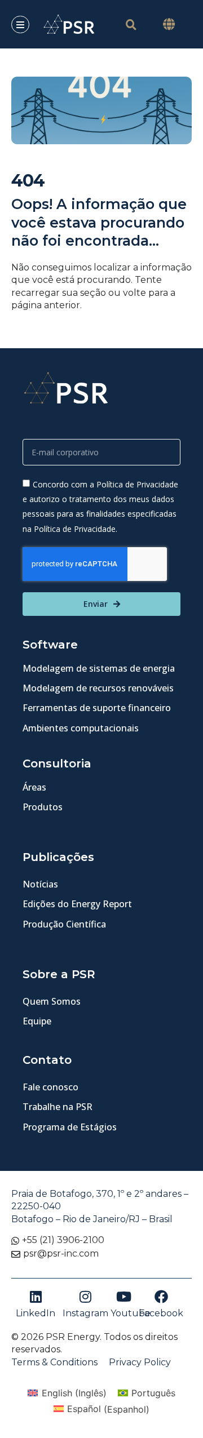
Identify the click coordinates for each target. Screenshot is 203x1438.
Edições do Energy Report (77, 904)
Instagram (85, 1313)
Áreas (34, 787)
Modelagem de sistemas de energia (99, 668)
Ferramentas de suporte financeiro (97, 708)
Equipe (37, 1021)
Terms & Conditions (54, 1362)
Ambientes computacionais (81, 728)
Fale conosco (50, 1087)
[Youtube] (124, 1296)
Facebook (161, 1313)
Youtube (131, 1313)
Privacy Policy (140, 1362)
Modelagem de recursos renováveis (98, 688)
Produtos (43, 807)
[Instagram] (85, 1296)
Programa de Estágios (70, 1127)
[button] (169, 24)
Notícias (40, 884)
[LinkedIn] (35, 1296)
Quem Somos (52, 1001)
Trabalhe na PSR (57, 1106)
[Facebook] (161, 1296)
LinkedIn (35, 1313)
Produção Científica (64, 924)
